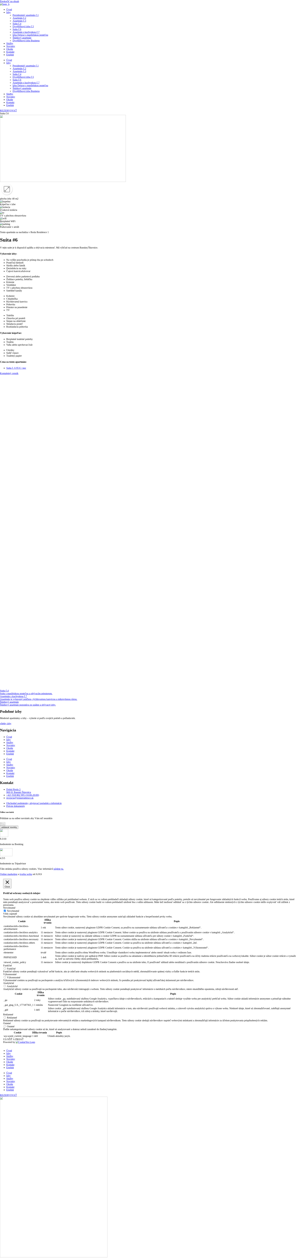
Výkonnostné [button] (10, 974)
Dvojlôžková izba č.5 (23, 26)
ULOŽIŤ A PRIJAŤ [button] (13, 1039)
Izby (8, 12)
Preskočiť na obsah (9, 1)
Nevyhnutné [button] (9, 907)
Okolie (9, 49)
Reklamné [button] (8, 1014)
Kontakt (10, 52)
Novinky (10, 46)
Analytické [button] (8, 983)
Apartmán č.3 (19, 20)
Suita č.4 (17, 23)
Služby (9, 43)
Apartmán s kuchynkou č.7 (26, 32)
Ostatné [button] (7, 1023)
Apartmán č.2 (19, 18)
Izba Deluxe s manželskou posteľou (30, 35)
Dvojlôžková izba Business (26, 40)
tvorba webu (26, 874)
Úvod (9, 9)
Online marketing (8, 874)
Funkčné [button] (7, 965)
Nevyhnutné (13, 911)
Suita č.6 (17, 29)
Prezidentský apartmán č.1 (26, 15)
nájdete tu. (58, 868)
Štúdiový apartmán (22, 37)
